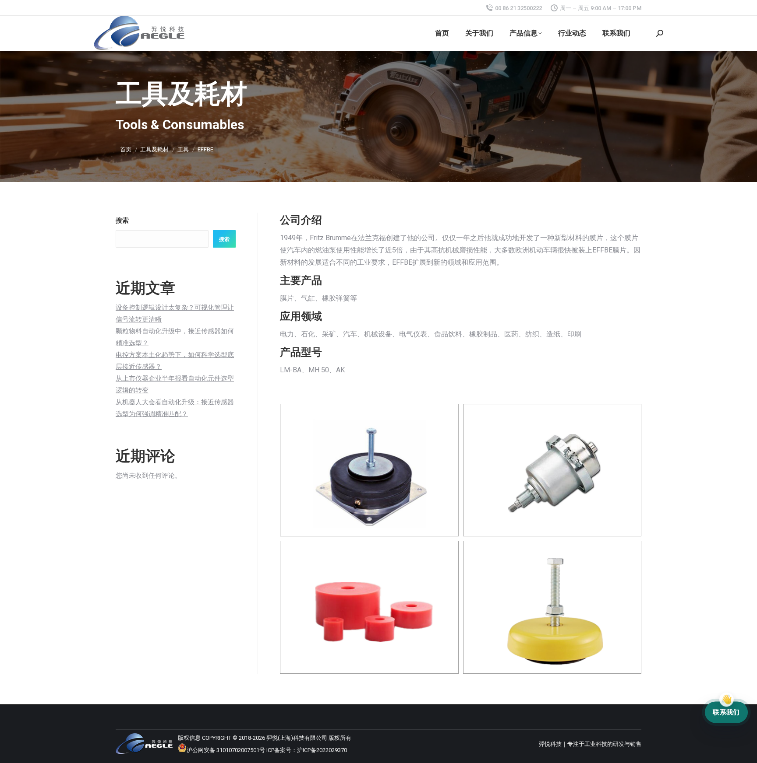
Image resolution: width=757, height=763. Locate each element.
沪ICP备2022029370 (322, 750)
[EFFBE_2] (552, 470)
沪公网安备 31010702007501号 (226, 750)
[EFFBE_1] (369, 470)
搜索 (122, 220)
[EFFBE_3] (369, 607)
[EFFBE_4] (552, 607)
